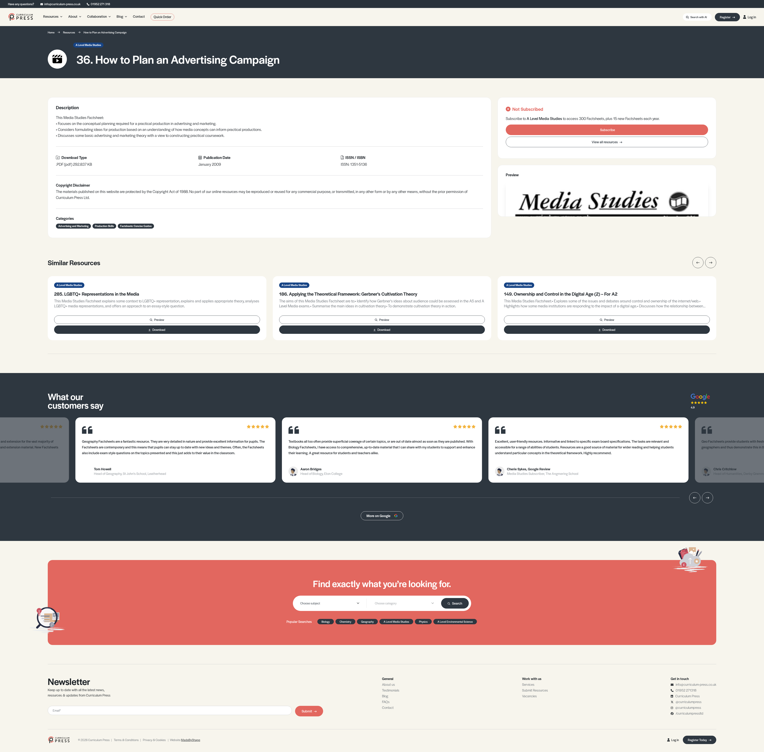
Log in (752, 17)
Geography (367, 621)
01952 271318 (686, 690)
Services (528, 684)
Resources (69, 32)
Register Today (697, 740)
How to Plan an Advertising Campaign (105, 32)
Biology (326, 621)
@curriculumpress (689, 701)
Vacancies (529, 696)
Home (51, 32)
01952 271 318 (100, 4)
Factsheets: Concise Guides (136, 226)
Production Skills (104, 226)
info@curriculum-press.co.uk (62, 4)
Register (725, 17)
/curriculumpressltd (689, 713)
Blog (385, 696)
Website (185, 740)
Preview (159, 320)
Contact (388, 707)
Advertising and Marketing (73, 226)
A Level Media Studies (88, 45)
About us (388, 684)
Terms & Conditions (126, 740)
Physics (423, 621)
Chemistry (345, 621)
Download (158, 329)
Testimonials (390, 690)
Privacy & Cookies (154, 740)
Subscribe (607, 129)
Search (457, 603)
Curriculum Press (687, 696)
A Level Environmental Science (455, 621)
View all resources (605, 141)
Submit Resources (535, 690)
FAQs (386, 701)
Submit (307, 711)
